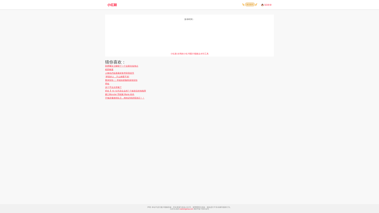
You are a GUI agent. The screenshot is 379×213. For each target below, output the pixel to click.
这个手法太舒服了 (113, 87)
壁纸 (107, 83)
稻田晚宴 (109, 69)
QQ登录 (268, 4)
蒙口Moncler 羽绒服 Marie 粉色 (119, 94)
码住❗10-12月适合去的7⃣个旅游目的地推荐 (125, 90)
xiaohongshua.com (186, 209)
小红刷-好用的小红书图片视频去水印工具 (190, 53)
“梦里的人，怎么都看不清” (117, 76)
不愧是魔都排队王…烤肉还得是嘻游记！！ (124, 97)
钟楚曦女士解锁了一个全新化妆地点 (121, 65)
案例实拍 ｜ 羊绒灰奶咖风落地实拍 (121, 80)
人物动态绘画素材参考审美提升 (119, 72)
